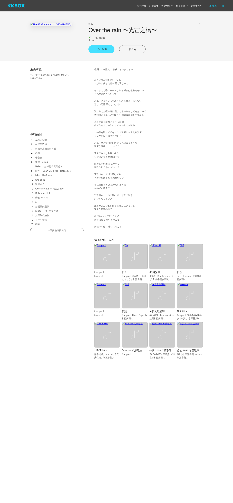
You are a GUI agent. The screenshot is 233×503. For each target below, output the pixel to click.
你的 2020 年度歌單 (188, 350)
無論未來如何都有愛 (45, 148)
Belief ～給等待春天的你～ (49, 166)
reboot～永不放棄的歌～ (48, 210)
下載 (222, 5)
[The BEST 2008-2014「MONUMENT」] (51, 24)
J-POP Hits (100, 350)
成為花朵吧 (41, 139)
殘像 (37, 224)
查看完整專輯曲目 (57, 230)
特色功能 (141, 5)
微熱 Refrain (42, 161)
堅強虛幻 (40, 184)
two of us (40, 179)
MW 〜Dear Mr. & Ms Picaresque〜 (54, 170)
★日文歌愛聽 (157, 311)
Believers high (43, 193)
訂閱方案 (153, 5)
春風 (37, 153)
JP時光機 (154, 272)
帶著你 (38, 157)
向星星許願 (41, 144)
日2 (124, 272)
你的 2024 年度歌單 (160, 350)
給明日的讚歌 (42, 206)
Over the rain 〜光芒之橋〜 (49, 188)
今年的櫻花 (41, 219)
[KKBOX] (16, 5)
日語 (179, 272)
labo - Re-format (44, 175)
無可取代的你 (42, 215)
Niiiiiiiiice (182, 311)
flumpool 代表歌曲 (132, 350)
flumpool (100, 38)
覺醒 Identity (42, 197)
